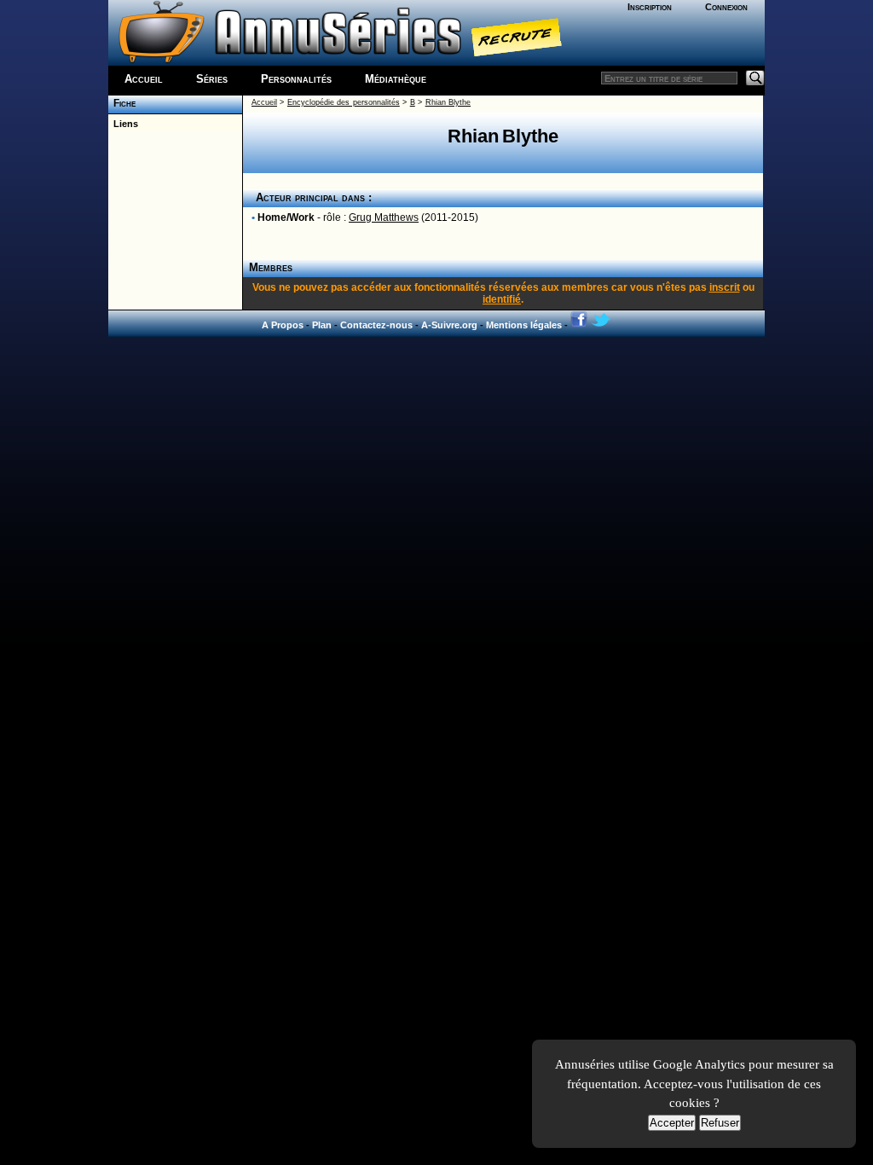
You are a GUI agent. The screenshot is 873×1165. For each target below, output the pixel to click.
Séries (212, 78)
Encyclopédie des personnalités (343, 102)
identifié (502, 299)
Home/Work (286, 217)
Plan (322, 325)
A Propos (283, 325)
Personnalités (296, 78)
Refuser (720, 1122)
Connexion (726, 7)
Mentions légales (524, 325)
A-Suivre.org (449, 325)
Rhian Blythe (448, 102)
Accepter (672, 1122)
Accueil (143, 78)
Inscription (649, 7)
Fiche (122, 103)
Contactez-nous (376, 325)
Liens (123, 124)
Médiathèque (395, 78)
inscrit (724, 287)
